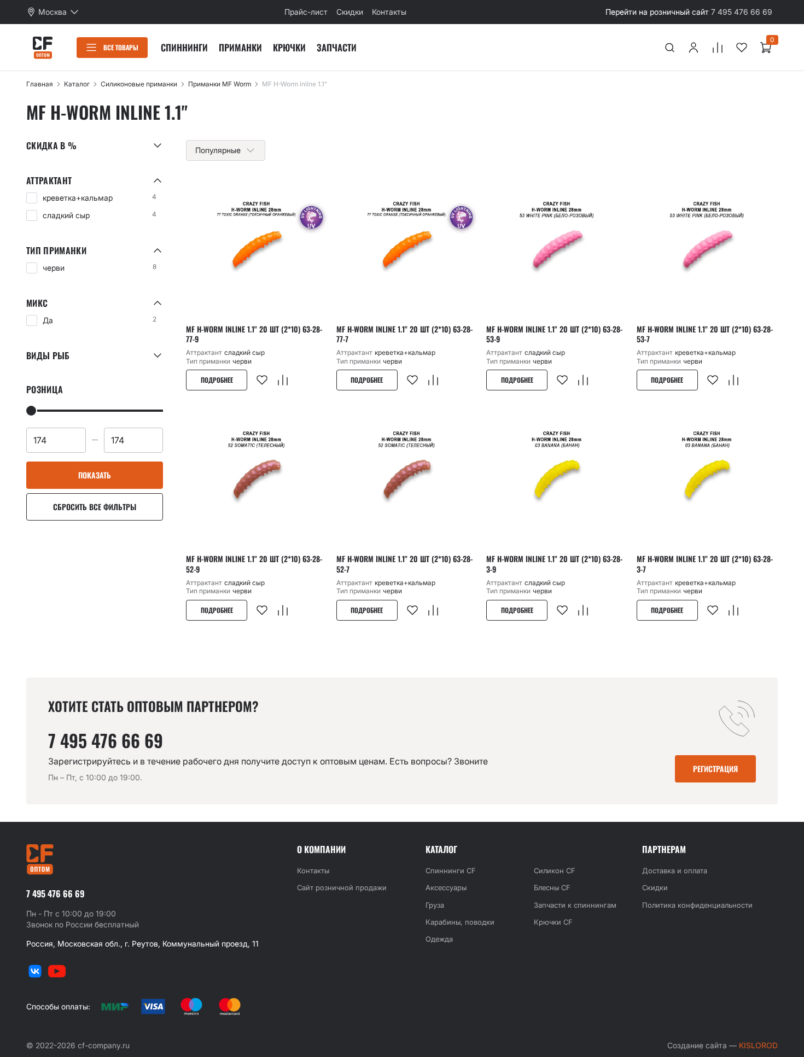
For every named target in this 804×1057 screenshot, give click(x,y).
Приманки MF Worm (219, 84)
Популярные (218, 150)
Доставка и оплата (674, 870)
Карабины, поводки (460, 922)
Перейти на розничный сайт (657, 11)
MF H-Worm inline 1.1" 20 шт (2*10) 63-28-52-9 (254, 564)
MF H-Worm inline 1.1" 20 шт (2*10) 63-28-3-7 (705, 564)
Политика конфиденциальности (697, 905)
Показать (94, 475)
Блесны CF (552, 887)
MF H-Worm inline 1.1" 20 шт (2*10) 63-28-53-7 (705, 334)
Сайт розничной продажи (342, 887)
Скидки (349, 11)
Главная (39, 84)
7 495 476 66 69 (741, 11)
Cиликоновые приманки (139, 84)
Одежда (439, 939)
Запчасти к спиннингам (575, 905)
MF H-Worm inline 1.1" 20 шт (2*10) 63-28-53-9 (554, 334)
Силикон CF (554, 870)
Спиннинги (184, 47)
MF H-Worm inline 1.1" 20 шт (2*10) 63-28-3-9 (554, 564)
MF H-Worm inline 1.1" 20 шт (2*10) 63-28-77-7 (404, 334)
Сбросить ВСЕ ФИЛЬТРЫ (94, 506)
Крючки (289, 47)
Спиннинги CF (451, 870)
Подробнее (217, 379)
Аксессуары (446, 887)
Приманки (240, 47)
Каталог (77, 84)
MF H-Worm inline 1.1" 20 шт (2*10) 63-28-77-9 (254, 334)
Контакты (389, 11)
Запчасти (337, 47)
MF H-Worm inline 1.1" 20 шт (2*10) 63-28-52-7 (404, 564)
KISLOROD (758, 1045)
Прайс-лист (306, 11)
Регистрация (715, 768)
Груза (435, 905)
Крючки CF (553, 922)
